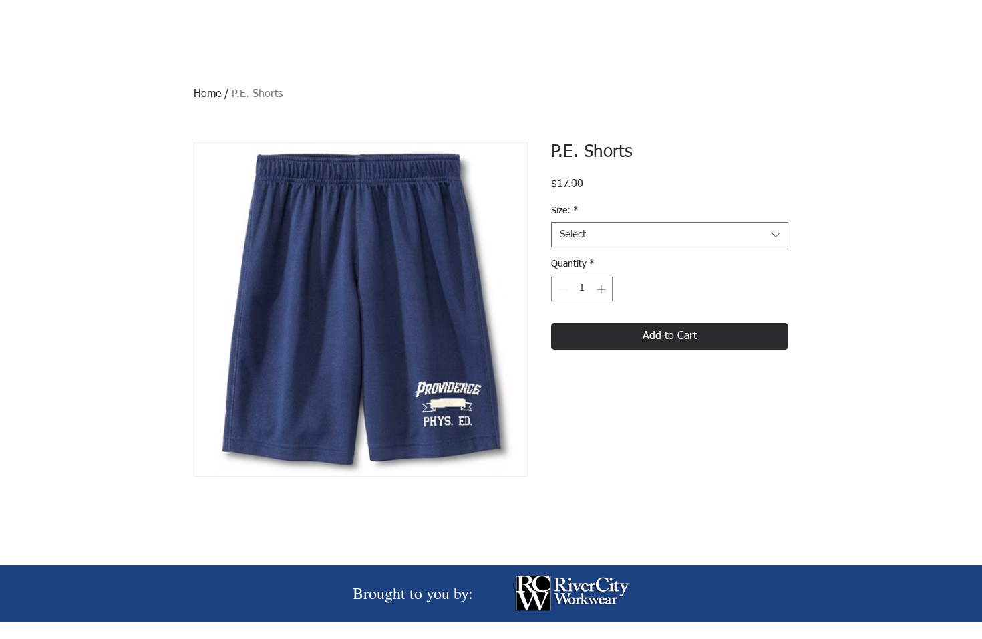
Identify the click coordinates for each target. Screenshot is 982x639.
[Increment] (602, 289)
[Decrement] (561, 289)
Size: (565, 210)
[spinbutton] (582, 289)
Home (207, 94)
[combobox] (669, 234)
